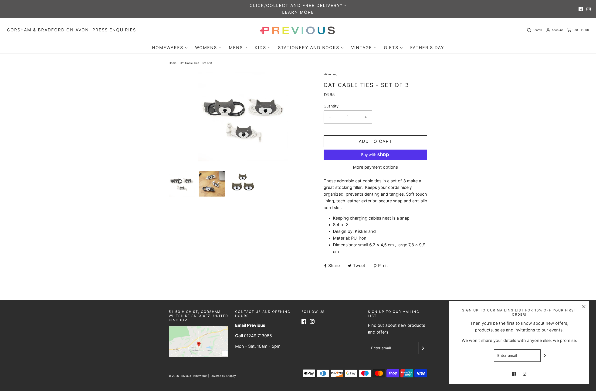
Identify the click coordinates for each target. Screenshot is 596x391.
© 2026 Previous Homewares (188, 376)
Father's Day (427, 47)
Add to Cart (375, 141)
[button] (182, 184)
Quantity (331, 106)
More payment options (375, 167)
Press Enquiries (114, 29)
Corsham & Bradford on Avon (48, 29)
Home (172, 63)
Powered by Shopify (223, 376)
